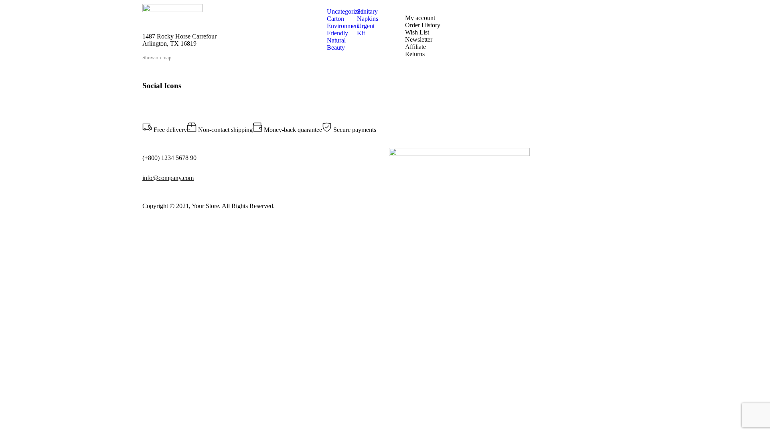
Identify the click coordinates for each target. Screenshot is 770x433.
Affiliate (415, 46)
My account (420, 17)
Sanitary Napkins (367, 15)
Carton (335, 18)
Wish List (417, 32)
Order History (422, 25)
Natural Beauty (336, 44)
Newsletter (418, 39)
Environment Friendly (343, 29)
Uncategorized (345, 11)
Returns (415, 54)
